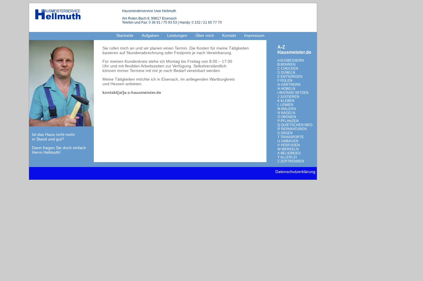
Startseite (125, 35)
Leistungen (177, 35)
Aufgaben (150, 35)
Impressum (254, 35)
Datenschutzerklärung (295, 171)
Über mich (204, 35)
